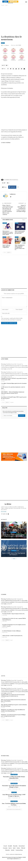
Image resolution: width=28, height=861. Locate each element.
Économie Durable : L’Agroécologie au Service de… (13, 613)
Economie (5, 848)
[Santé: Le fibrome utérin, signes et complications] (8, 240)
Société (12, 850)
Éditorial (23, 848)
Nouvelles (15, 845)
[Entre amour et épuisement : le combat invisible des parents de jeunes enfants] (8, 226)
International (14, 774)
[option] (14, 540)
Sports (10, 848)
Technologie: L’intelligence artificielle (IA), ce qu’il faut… (14, 535)
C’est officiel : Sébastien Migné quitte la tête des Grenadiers (14, 383)
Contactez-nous (19, 850)
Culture (18, 848)
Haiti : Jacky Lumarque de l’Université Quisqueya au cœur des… (14, 553)
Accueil (5, 845)
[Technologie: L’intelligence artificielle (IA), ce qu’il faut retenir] (14, 530)
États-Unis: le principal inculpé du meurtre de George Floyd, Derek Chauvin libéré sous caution (8, 210)
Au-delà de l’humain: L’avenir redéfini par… (11, 630)
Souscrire (21, 415)
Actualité (14, 792)
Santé (14, 848)
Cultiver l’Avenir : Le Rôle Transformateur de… (12, 635)
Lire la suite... (4, 511)
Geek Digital (18, 857)
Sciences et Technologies (14, 532)
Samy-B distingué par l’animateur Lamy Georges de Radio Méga (21, 208)
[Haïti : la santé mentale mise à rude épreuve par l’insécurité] (20, 226)
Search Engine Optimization (13, 858)
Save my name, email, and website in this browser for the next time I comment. (11, 319)
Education (7, 850)
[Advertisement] (14, 20)
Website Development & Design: (9, 857)
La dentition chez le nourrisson (11, 179)
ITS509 (23, 857)
